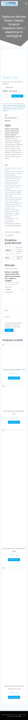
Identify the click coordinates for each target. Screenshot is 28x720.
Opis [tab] (6, 115)
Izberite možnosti (14, 378)
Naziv (7, 310)
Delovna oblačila (12, 105)
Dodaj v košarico (17, 96)
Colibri (19, 716)
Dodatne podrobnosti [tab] (11, 118)
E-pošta (7, 317)
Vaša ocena (8, 287)
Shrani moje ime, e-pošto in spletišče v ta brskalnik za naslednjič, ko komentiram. (13, 325)
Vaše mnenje (9, 292)
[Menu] (26, 3)
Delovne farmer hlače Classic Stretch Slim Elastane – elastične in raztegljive (13, 108)
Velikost (5, 91)
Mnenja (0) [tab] (8, 120)
